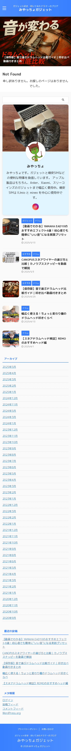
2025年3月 (9, 379)
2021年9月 (9, 549)
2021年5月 (9, 567)
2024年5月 (9, 411)
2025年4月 (9, 373)
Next (68, 38)
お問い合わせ (47, 729)
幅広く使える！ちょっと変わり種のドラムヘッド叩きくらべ (35, 675)
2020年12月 (10, 599)
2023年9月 (9, 448)
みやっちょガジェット (35, 9)
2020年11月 (10, 605)
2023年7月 (9, 461)
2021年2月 (9, 586)
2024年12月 (10, 398)
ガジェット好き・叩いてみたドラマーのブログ (35, 735)
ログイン (7, 700)
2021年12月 (10, 530)
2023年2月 (9, 492)
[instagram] (35, 206)
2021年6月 (9, 561)
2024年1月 (9, 423)
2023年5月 (9, 473)
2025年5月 (9, 367)
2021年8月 (9, 555)
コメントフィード (13, 709)
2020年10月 (10, 611)
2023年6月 (9, 467)
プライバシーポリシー (27, 729)
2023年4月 (9, 480)
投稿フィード (10, 704)
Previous (3, 38)
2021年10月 (10, 542)
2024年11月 (10, 404)
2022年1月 (9, 524)
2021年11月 (10, 536)
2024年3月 (9, 417)
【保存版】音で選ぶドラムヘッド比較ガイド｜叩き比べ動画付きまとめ (35, 665)
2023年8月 (9, 455)
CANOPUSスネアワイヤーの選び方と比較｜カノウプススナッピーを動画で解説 (44, 264)
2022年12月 (10, 505)
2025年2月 (9, 385)
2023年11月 (10, 436)
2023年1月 (9, 498)
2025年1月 (9, 392)
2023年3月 (9, 486)
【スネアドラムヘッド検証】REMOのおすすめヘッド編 (35, 683)
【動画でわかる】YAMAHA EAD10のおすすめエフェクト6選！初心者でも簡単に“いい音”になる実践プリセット (34, 643)
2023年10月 (10, 442)
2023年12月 (10, 429)
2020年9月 (9, 618)
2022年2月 (9, 517)
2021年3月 (9, 580)
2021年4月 (9, 574)
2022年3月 (9, 511)
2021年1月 (9, 593)
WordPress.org (11, 713)
